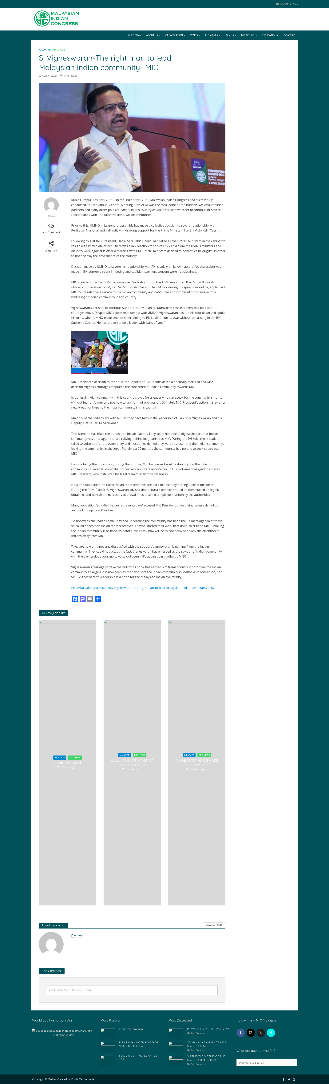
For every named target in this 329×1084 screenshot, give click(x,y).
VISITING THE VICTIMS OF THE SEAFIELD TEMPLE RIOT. (206, 1058)
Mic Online (247, 35)
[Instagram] (251, 1033)
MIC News (58, 50)
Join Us (229, 35)
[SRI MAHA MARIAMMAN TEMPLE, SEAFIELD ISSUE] (176, 1047)
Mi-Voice (45, 50)
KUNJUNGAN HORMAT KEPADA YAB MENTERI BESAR (132, 763)
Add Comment (51, 232)
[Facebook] (240, 1033)
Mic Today (134, 35)
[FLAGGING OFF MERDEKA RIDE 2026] (108, 1060)
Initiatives (211, 35)
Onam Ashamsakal (67, 763)
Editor (51, 216)
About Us (152, 35)
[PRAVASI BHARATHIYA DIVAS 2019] (176, 1033)
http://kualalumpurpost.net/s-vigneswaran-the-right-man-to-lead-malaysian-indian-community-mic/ (142, 588)
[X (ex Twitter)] (261, 1033)
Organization (174, 35)
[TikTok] (271, 1033)
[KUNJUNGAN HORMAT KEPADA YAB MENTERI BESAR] (108, 1047)
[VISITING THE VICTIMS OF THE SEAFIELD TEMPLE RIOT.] (176, 1060)
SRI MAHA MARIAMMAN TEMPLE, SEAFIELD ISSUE (207, 1044)
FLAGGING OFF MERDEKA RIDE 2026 (197, 763)
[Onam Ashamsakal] (108, 1033)
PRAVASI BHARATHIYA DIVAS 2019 (208, 1029)
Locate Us (289, 35)
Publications (270, 35)
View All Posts (214, 924)
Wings (194, 35)
